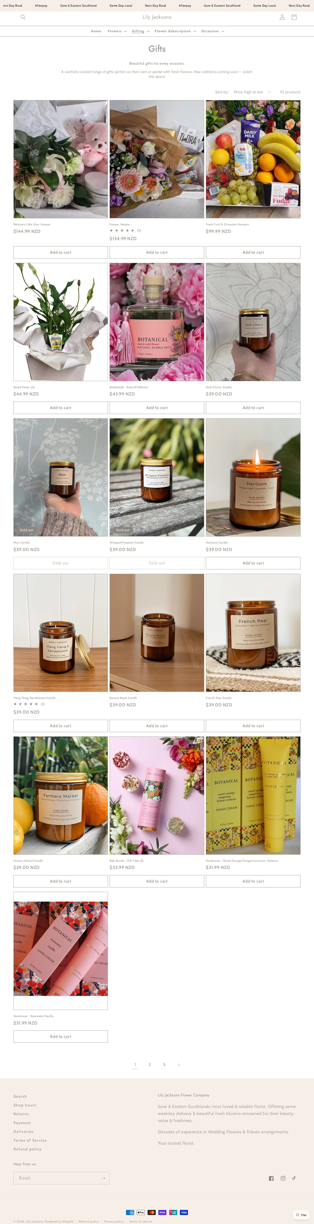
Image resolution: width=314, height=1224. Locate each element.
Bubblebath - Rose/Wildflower (129, 387)
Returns (21, 1114)
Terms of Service (30, 1140)
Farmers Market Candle (28, 861)
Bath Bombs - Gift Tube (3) (127, 861)
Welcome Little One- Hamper (32, 224)
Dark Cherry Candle (219, 387)
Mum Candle (21, 543)
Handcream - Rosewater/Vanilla (33, 1016)
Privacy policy (114, 1221)
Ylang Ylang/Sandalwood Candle (34, 698)
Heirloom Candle (217, 543)
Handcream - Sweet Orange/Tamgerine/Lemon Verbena (242, 861)
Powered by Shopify (59, 1221)
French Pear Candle (219, 698)
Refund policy (27, 1149)
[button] (23, 17)
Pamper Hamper (120, 224)
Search (20, 1096)
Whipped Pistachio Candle (127, 543)
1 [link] (135, 1064)
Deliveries (23, 1131)
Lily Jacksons (35, 1221)
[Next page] (179, 1065)
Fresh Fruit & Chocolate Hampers (227, 224)
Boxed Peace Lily (24, 387)
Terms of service (140, 1221)
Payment (22, 1123)
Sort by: (222, 92)
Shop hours (24, 1105)
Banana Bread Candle (123, 698)
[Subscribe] (103, 1178)
